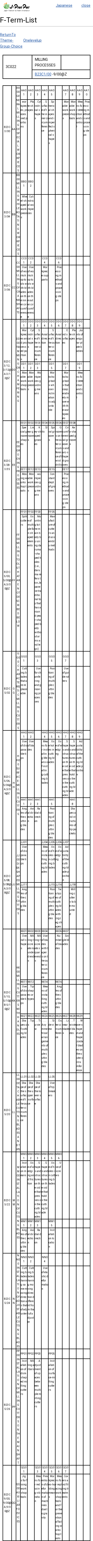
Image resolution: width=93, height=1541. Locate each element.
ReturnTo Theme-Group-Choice (11, 40)
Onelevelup (32, 40)
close (85, 5)
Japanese (64, 5)
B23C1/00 (43, 74)
